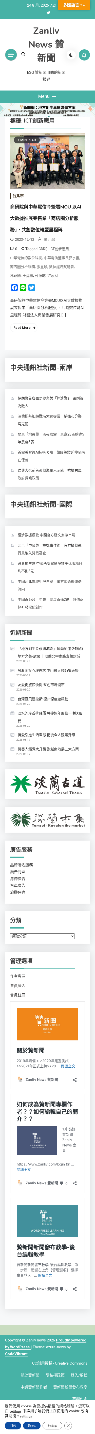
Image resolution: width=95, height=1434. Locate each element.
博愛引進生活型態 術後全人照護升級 (46, 735)
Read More (22, 328)
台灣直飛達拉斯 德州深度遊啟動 (43, 699)
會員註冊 (17, 995)
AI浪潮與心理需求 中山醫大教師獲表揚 (48, 670)
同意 (13, 1425)
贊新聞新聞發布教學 (70, 1387)
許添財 (52, 276)
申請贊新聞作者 (34, 1387)
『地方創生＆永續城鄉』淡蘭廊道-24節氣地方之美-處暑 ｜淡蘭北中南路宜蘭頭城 (50, 652)
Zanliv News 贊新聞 (46, 45)
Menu (44, 96)
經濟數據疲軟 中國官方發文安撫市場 (46, 535)
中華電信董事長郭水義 (61, 258)
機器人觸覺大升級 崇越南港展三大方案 (48, 749)
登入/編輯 (79, 1375)
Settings (52, 1425)
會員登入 (17, 985)
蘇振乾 (40, 276)
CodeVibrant (16, 1354)
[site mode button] (71, 54)
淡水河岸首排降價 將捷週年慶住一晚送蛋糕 (50, 717)
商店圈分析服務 (22, 267)
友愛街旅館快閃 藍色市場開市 (41, 685)
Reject (31, 1425)
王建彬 (28, 276)
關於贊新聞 (30, 1375)
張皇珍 (42, 267)
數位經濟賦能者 (61, 267)
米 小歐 (49, 239)
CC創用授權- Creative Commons (59, 1363)
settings (16, 1411)
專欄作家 (79, 1399)
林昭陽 (15, 276)
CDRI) (43, 249)
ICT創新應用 (59, 249)
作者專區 (17, 976)
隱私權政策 (55, 1375)
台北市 (18, 195)
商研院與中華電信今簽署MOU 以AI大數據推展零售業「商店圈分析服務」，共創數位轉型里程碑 (45, 218)
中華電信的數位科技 (26, 258)
